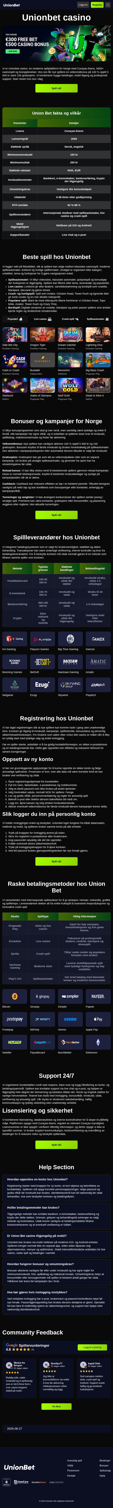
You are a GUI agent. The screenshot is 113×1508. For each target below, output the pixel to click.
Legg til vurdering (92, 1347)
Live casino (40, 319)
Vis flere (56, 1406)
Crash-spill (68, 319)
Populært (13, 319)
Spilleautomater (95, 319)
